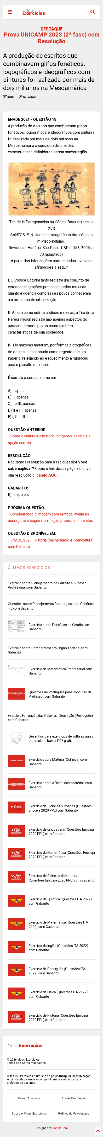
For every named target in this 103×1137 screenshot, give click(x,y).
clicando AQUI (44, 475)
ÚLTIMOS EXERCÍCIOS (29, 567)
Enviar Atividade (29, 1098)
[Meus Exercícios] (33, 13)
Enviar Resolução (74, 1098)
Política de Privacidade (73, 1113)
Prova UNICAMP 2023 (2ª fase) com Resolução (51, 38)
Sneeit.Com (60, 1128)
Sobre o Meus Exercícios (29, 1113)
